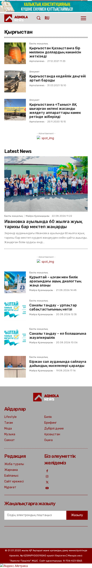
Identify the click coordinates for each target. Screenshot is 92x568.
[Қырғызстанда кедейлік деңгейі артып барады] (15, 81)
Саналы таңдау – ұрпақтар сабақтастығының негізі (53, 307)
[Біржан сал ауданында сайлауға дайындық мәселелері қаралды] (15, 367)
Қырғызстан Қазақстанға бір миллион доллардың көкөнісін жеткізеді (55, 52)
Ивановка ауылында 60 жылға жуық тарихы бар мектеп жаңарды (43, 224)
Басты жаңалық (38, 43)
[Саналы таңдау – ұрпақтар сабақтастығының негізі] (15, 310)
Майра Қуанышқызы (37, 216)
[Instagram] (47, 477)
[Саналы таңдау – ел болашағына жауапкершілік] (15, 339)
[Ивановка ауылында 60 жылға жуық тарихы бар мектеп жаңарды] (46, 183)
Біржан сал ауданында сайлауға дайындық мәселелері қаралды (57, 364)
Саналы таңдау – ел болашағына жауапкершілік (57, 335)
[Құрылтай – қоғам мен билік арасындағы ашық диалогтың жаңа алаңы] (15, 282)
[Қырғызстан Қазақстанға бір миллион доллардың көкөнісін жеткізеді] (15, 53)
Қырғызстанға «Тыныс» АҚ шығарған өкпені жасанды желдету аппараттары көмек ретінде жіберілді (55, 110)
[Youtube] (47, 488)
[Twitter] (47, 482)
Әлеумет (34, 72)
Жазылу (77, 515)
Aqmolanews (36, 61)
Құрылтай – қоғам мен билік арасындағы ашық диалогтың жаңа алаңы (55, 281)
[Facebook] (47, 471)
